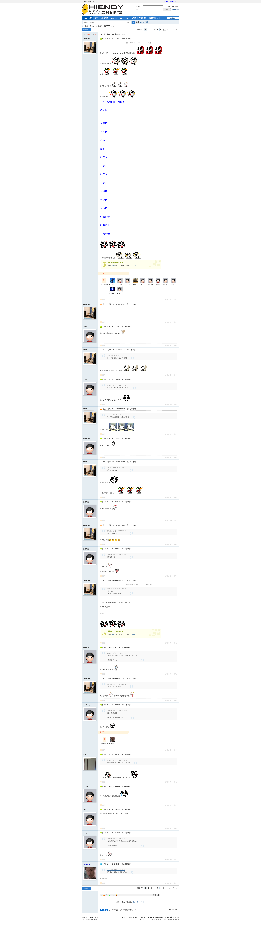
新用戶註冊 (175, 9)
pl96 (84, 754)
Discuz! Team (93, 919)
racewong (112, 743)
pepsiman (112, 284)
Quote (111, 895)
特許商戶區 (104, 18)
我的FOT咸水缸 (109, 26)
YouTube (114, 18)
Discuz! (92, 917)
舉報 (175, 300)
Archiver (123, 917)
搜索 (127, 22)
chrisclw (120, 284)
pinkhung (127, 284)
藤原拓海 (158, 284)
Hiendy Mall (124, 18)
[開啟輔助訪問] (163, 1)
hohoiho (150, 284)
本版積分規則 (173, 910)
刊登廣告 (143, 917)
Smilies (117, 895)
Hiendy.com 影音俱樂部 (82, 26)
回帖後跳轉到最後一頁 (129, 910)
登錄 (113, 266)
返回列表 (140, 29)
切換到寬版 (178, 1)
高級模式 (156, 895)
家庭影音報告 (153, 18)
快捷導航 (172, 18)
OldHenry (86, 38)
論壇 (96, 18)
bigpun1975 (112, 293)
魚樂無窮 (99, 26)
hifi (141, 22)
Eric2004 (135, 284)
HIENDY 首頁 (87, 18)
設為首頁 (85, 1)
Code (114, 895)
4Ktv (84, 809)
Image (106, 895)
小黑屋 (130, 917)
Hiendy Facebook (170, 1)
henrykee (165, 284)
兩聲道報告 (142, 18)
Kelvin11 (119, 293)
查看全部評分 (104, 284)
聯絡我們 (136, 917)
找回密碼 (175, 6)
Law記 (173, 284)
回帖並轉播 (114, 910)
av (144, 22)
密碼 (137, 9)
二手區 (134, 18)
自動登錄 (168, 6)
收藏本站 (91, 1)
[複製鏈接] (121, 34)
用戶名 (138, 6)
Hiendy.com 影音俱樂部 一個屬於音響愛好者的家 (163, 917)
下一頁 (175, 29)
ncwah (143, 284)
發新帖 (85, 29)
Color (104, 895)
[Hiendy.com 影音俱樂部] (103, 14)
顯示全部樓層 (126, 38)
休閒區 (92, 26)
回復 (103, 300)
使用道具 (168, 300)
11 (104, 280)
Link (109, 895)
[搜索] (133, 22)
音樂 (146, 22)
